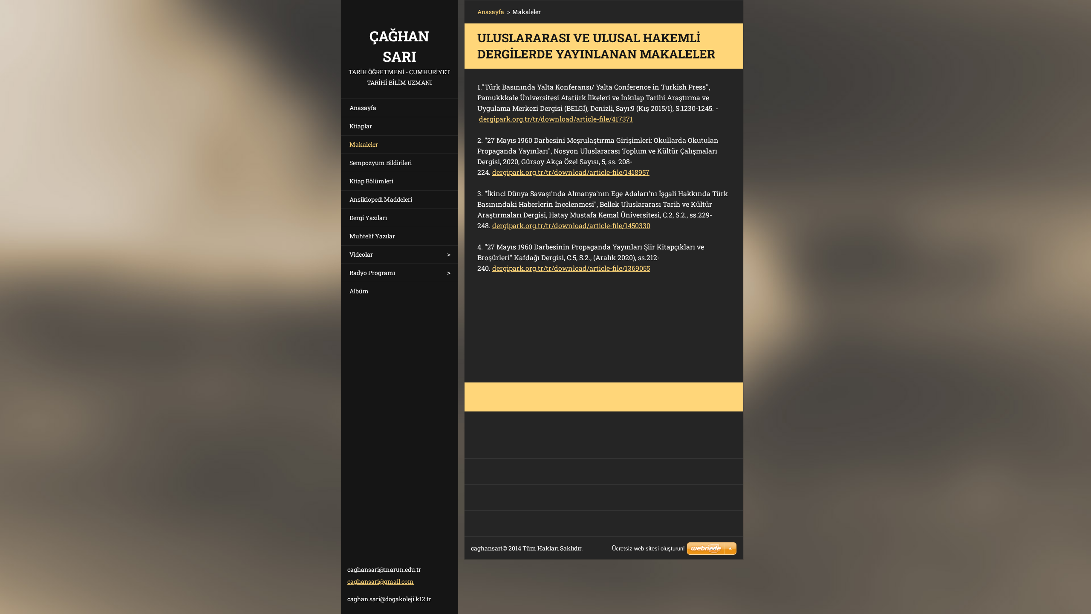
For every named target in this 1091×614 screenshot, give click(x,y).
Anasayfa (362, 108)
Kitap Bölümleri (371, 181)
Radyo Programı (372, 273)
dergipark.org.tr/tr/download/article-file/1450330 (571, 225)
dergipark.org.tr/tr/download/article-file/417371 (556, 118)
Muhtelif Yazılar (372, 236)
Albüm (359, 291)
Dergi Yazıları (368, 218)
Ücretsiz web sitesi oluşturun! (648, 548)
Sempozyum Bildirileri (380, 163)
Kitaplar (360, 126)
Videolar (361, 254)
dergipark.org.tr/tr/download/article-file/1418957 (570, 172)
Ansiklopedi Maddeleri (380, 199)
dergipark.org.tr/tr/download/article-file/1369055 (571, 268)
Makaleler (363, 144)
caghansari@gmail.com (380, 581)
